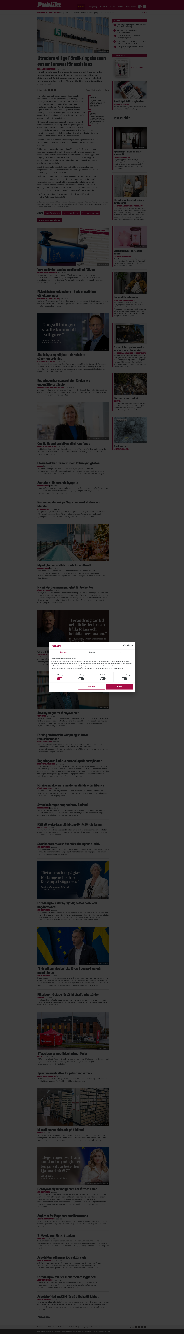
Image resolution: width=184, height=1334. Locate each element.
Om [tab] (121, 652)
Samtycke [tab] (63, 652)
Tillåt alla (119, 686)
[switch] (81, 678)
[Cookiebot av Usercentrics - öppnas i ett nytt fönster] (124, 645)
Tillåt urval (91, 686)
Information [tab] (92, 652)
